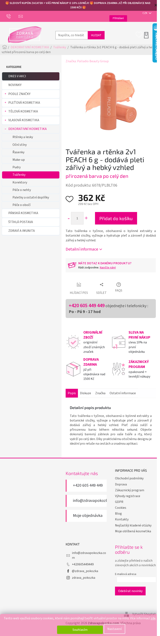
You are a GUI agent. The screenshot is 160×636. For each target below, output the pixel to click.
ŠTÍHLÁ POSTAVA (20, 222)
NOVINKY (14, 85)
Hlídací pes (79, 293)
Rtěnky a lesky (22, 137)
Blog (118, 513)
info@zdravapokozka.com (96, 501)
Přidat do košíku (116, 218)
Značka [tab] (100, 393)
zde (153, 618)
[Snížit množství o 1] (68, 218)
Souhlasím (80, 629)
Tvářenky (18, 174)
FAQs (118, 290)
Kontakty (122, 519)
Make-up (18, 159)
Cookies (120, 507)
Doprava (121, 484)
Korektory (19, 182)
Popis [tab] (72, 393)
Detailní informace (82, 249)
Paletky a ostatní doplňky (30, 197)
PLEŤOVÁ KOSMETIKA (24, 102)
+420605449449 (83, 564)
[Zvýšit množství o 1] (86, 218)
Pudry (16, 167)
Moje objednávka (87, 516)
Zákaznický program (129, 490)
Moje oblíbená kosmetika (133, 531)
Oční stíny (19, 144)
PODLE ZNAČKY (19, 94)
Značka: (87, 61)
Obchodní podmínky (129, 478)
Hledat (96, 35)
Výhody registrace (127, 496)
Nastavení (114, 629)
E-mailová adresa (125, 574)
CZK (145, 13)
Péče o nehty (21, 190)
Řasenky (18, 152)
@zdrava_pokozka (85, 571)
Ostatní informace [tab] (123, 393)
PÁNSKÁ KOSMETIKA (23, 213)
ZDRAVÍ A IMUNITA (21, 230)
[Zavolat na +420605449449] (12, 16)
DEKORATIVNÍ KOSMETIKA (27, 129)
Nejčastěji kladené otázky (133, 525)
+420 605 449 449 (87, 305)
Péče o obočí (21, 205)
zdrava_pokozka (83, 577)
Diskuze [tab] (85, 393)
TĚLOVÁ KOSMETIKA (23, 111)
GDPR (119, 502)
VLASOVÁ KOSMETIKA (23, 120)
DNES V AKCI (17, 76)
